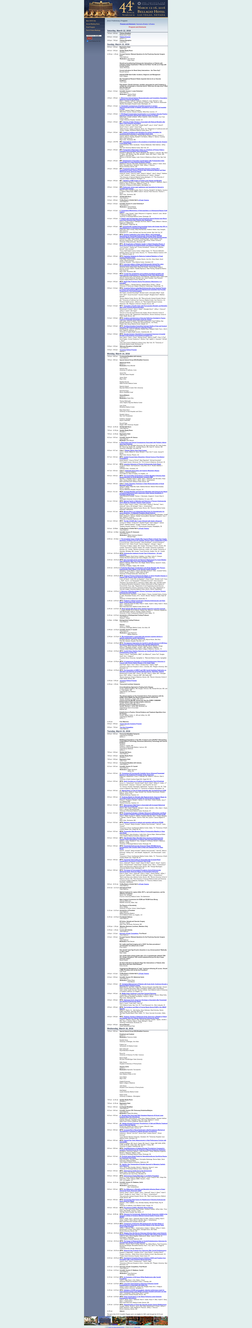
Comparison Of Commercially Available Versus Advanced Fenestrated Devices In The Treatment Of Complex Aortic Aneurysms (142, 774)
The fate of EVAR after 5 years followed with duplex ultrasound (143, 521)
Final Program (90, 27)
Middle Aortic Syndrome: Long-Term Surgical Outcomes (139, 993)
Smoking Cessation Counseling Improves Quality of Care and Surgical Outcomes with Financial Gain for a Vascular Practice (143, 326)
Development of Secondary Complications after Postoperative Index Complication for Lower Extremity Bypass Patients (142, 161)
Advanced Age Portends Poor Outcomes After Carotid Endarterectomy (145, 1250)
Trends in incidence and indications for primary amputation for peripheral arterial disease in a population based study (140, 133)
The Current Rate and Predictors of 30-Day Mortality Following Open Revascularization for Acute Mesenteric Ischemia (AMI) (142, 476)
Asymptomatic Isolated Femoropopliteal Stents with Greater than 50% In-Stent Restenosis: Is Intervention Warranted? (143, 227)
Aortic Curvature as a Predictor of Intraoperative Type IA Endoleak (144, 781)
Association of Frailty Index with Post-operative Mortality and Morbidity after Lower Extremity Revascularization (143, 306)
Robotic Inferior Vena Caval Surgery (136, 450)
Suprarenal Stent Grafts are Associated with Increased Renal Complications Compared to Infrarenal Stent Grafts (140, 860)
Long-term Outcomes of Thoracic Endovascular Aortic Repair (142, 464)
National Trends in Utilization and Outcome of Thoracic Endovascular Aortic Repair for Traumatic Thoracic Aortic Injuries (143, 501)
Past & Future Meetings (93, 30)
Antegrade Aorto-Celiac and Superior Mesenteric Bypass (142, 470)
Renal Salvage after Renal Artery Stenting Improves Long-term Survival (143, 608)
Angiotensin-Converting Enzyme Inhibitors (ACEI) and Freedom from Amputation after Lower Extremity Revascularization (143, 1258)
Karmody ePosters (142, 24)
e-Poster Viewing (144, 200)
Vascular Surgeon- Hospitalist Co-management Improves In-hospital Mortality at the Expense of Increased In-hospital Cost (142, 334)
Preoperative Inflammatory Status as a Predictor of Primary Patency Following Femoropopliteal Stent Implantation (142, 150)
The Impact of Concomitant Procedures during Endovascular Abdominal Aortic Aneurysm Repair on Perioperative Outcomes (140, 870)
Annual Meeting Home (93, 24)
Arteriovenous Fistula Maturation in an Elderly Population (141, 1176)
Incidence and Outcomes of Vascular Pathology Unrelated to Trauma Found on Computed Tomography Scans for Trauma (142, 318)
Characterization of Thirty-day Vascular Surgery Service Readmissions (145, 1304)
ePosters (152, 24)
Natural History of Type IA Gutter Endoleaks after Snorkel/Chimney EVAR (144, 790)
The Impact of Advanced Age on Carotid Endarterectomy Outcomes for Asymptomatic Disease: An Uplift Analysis (143, 1241)
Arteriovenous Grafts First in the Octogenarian (138, 1171)
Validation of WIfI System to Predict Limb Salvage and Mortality (142, 180)
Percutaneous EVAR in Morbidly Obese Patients (138, 1207)
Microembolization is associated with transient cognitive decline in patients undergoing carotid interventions (141, 637)
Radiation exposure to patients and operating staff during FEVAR (143, 822)
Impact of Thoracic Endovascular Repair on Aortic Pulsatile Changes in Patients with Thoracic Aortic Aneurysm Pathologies (143, 576)
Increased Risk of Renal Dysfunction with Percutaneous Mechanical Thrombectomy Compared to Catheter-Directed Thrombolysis (142, 1130)
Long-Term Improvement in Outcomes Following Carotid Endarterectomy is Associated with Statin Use (139, 1284)
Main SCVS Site (91, 21)
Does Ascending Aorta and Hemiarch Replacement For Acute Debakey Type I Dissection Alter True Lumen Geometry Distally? (143, 560)
